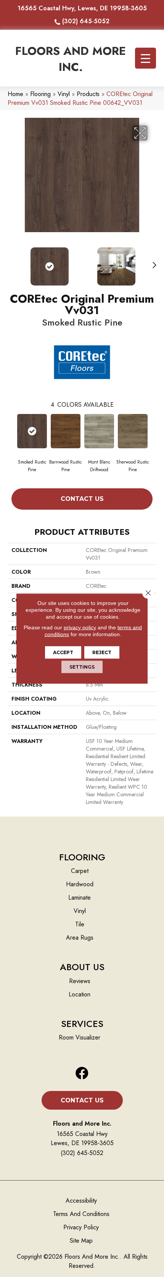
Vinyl (64, 94)
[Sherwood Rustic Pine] (133, 431)
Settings (82, 667)
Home (15, 94)
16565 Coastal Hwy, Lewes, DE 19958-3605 (82, 8)
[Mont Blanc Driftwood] (99, 431)
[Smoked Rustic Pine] (32, 431)
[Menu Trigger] (145, 58)
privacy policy (80, 627)
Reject (101, 652)
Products (88, 94)
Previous (11, 262)
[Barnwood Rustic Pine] (65, 431)
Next (152, 262)
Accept (63, 652)
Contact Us (82, 498)
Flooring (40, 94)
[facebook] (82, 1073)
